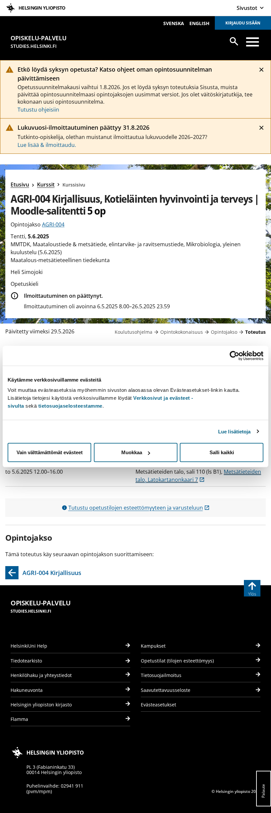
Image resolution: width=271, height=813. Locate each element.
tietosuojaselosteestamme (70, 406)
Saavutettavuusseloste (165, 690)
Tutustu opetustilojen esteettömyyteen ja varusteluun (139, 507)
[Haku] (234, 41)
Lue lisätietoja (234, 431)
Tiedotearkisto (26, 661)
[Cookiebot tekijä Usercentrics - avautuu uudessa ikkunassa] (234, 355)
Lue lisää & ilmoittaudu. (47, 145)
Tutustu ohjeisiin (38, 109)
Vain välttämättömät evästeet (50, 452)
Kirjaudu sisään (242, 23)
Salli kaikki (222, 452)
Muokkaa (131, 452)
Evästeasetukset (158, 704)
